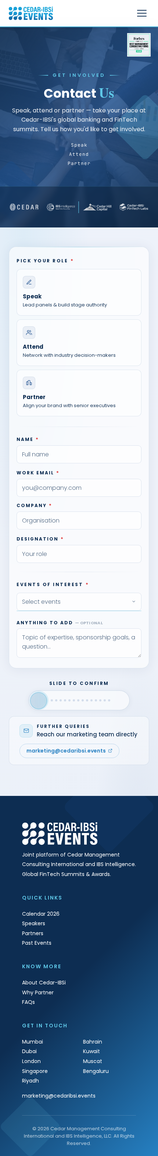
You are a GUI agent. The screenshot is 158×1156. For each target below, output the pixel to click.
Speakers (33, 923)
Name (28, 439)
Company (34, 505)
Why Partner (38, 992)
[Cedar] (24, 207)
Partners (32, 933)
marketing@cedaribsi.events (66, 750)
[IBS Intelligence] (61, 207)
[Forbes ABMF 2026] (139, 45)
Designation (40, 538)
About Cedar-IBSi (44, 982)
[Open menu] (142, 13)
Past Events (36, 943)
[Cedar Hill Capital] (97, 207)
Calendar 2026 (41, 914)
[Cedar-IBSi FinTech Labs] (134, 207)
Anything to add (60, 623)
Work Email (38, 472)
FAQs (28, 1002)
